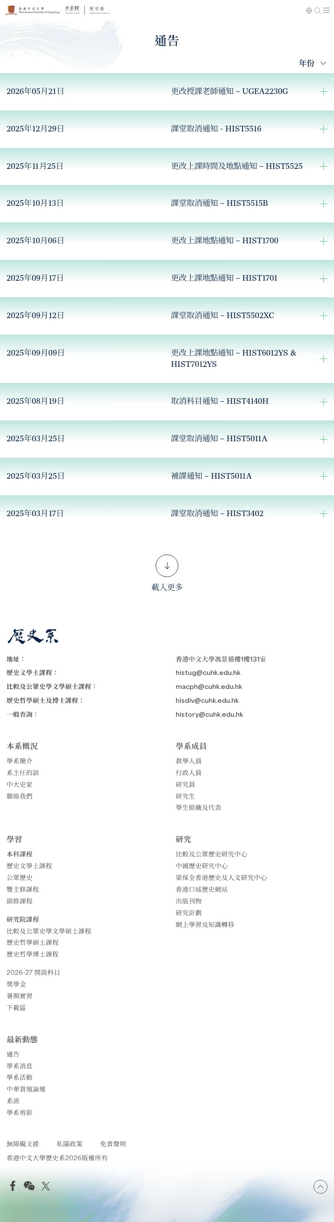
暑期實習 (20, 995)
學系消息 (20, 1065)
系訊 (13, 1100)
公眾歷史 (20, 877)
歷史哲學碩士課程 (33, 942)
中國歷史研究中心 (202, 865)
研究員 (185, 784)
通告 (13, 1054)
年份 (306, 62)
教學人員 (189, 760)
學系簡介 (20, 760)
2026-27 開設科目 (33, 972)
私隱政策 (70, 1143)
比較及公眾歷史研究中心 (211, 853)
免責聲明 (113, 1143)
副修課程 (20, 900)
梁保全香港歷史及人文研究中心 (221, 877)
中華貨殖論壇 (26, 1088)
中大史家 (20, 784)
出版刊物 (189, 900)
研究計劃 (189, 912)
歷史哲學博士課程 (33, 954)
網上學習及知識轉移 (205, 924)
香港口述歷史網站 (202, 889)
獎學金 (16, 984)
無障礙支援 (23, 1143)
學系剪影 (20, 1112)
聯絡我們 (20, 796)
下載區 (16, 1007)
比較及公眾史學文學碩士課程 (49, 931)
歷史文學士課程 (29, 865)
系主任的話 (23, 772)
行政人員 (189, 772)
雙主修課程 (23, 889)
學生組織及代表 (198, 807)
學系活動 (20, 1077)
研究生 (185, 796)
